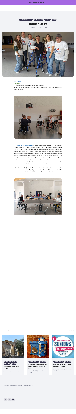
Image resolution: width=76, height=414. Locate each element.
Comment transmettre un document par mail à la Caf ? (37, 366)
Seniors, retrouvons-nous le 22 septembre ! (62, 365)
